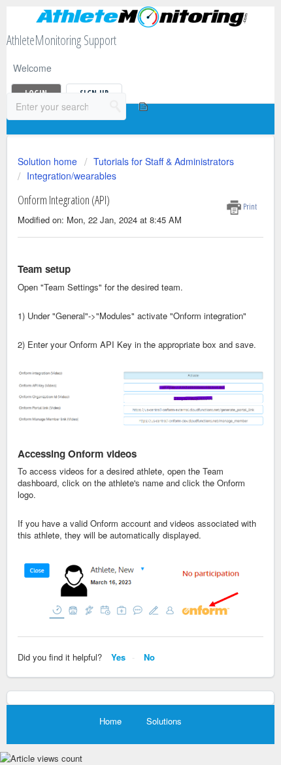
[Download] (116, 374)
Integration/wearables (71, 175)
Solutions (164, 721)
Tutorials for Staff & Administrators (163, 161)
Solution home (49, 161)
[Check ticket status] (142, 106)
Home (110, 721)
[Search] (115, 106)
